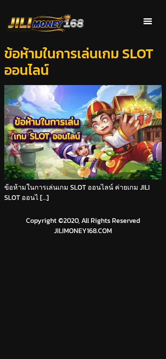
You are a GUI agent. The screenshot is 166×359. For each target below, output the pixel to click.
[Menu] (147, 21)
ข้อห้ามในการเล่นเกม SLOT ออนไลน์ (78, 61)
